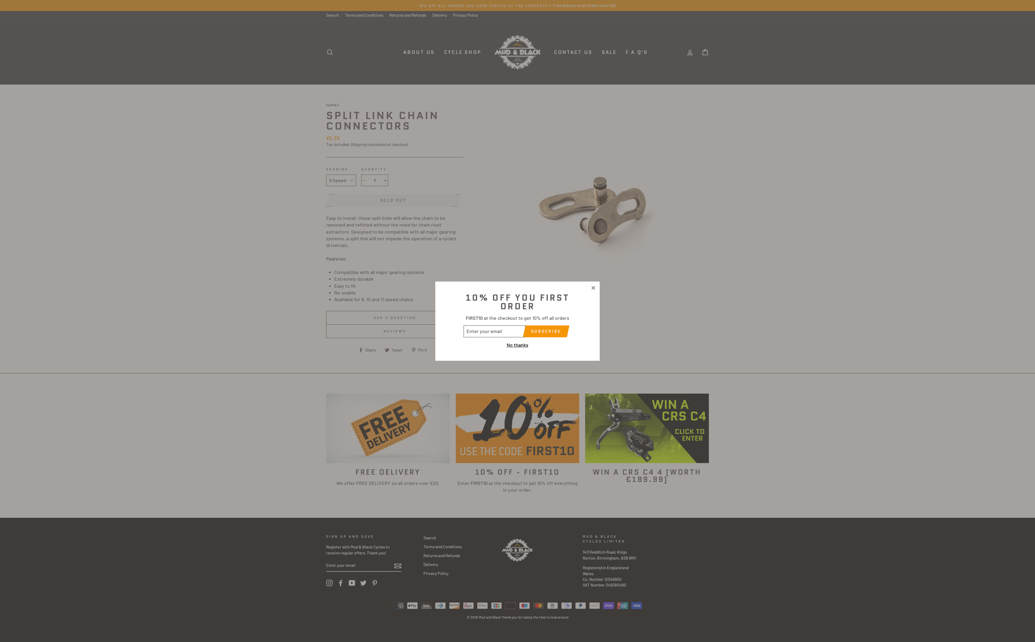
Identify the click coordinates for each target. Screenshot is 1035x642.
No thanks (517, 345)
